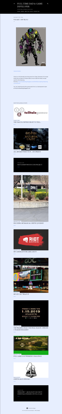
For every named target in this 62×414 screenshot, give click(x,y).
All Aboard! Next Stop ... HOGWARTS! (27, 152)
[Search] (47, 3)
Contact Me (36, 11)
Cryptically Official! (22, 379)
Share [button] (22, 17)
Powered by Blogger (32, 408)
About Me (27, 11)
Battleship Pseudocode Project (29, 165)
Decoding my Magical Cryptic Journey (29, 223)
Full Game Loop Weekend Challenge (28, 356)
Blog (31, 11)
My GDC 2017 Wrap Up (21, 294)
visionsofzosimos (17, 71)
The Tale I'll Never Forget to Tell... (27, 122)
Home (18, 11)
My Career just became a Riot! (25, 252)
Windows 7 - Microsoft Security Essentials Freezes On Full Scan (29, 393)
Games (22, 11)
